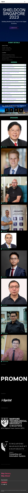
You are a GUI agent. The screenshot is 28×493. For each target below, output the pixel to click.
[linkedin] (3, 484)
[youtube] (4, 484)
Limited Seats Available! (8, 114)
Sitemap (9, 490)
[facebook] (1, 484)
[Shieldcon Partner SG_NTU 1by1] (14, 422)
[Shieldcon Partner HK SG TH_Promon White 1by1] (14, 378)
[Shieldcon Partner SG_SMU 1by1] (14, 449)
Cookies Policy (9, 464)
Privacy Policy (2, 464)
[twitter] (6, 484)
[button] (14, 65)
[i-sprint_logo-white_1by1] (6, 400)
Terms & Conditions (5, 464)
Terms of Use (6, 490)
